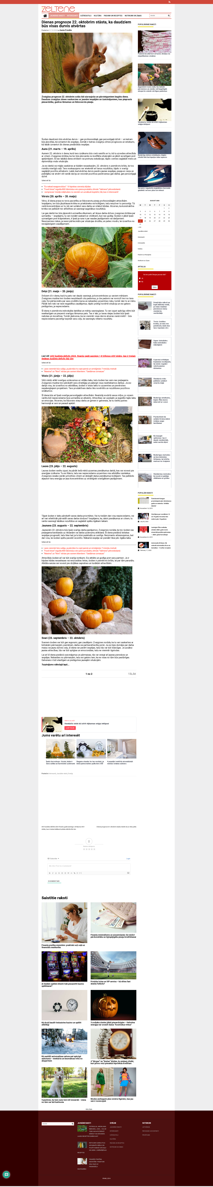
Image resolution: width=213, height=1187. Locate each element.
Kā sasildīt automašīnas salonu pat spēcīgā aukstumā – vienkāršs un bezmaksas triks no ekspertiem (62, 1058)
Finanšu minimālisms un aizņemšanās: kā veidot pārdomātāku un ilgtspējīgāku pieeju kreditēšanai (113, 936)
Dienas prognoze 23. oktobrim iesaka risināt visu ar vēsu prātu (116, 827)
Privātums (146, 1135)
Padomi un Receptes (113, 16)
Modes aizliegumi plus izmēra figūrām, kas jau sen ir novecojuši (112, 1100)
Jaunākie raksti (57, 16)
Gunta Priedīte (66, 30)
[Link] (74, 873)
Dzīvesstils (85, 16)
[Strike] (59, 873)
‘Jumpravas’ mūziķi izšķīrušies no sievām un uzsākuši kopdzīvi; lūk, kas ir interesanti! (81, 192)
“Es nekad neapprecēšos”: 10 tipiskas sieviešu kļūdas (67, 186)
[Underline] (55, 873)
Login (128, 858)
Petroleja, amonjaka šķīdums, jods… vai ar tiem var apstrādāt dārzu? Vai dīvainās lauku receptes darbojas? (91, 1131)
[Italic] (52, 873)
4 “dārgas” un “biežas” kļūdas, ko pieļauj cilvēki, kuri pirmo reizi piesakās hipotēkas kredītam (112, 1062)
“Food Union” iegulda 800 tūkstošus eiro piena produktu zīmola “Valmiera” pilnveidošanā (82, 189)
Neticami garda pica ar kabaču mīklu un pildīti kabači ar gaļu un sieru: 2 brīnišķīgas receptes (91, 1147)
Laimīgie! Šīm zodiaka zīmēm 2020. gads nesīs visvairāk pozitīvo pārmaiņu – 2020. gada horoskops (161, 531)
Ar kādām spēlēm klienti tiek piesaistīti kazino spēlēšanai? (63, 985)
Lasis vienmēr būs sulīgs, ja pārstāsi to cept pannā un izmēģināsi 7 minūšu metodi (80, 369)
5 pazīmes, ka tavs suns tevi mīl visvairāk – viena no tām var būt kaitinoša (64, 1101)
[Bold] (49, 873)
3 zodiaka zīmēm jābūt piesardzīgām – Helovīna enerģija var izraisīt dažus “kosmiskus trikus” (113, 1023)
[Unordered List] (65, 873)
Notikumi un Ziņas (133, 16)
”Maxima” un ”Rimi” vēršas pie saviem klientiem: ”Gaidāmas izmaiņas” (74, 371)
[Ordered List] (62, 873)
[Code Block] (71, 873)
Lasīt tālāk (70, 728)
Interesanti (72, 16)
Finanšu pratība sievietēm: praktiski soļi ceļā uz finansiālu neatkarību (63, 946)
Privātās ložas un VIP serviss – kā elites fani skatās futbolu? (110, 982)
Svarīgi (70, 773)
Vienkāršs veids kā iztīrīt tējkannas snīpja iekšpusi (86, 724)
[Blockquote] (68, 873)
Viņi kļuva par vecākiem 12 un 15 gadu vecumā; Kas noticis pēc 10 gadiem (160, 516)
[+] (80, 873)
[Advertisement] (89, 121)
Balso (155, 287)
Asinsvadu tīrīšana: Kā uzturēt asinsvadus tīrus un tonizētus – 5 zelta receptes (161, 545)
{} (77, 873)
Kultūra (97, 16)
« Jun (139, 227)
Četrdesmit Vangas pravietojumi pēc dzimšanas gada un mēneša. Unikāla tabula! (161, 502)
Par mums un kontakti (150, 1131)
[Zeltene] (45, 15)
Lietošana (146, 1127)
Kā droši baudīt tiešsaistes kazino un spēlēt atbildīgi (61, 1023)
